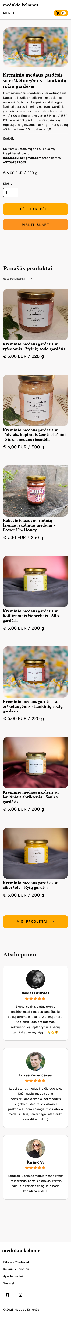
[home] (20, 5)
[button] (8, 13)
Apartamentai (13, 1276)
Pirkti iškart (35, 225)
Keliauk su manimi (16, 1269)
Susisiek (9, 1283)
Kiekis (7, 183)
